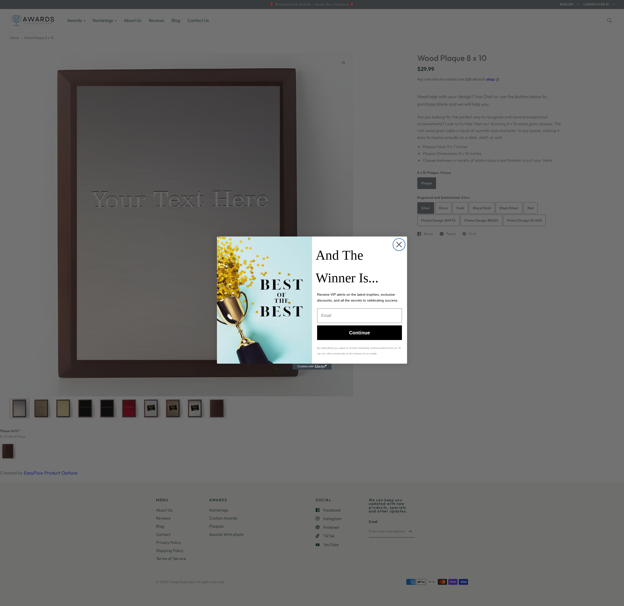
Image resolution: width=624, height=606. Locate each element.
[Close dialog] (399, 244)
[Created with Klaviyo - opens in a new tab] (312, 366)
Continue (359, 332)
